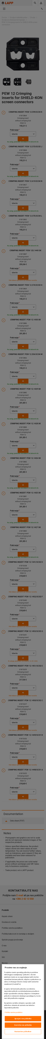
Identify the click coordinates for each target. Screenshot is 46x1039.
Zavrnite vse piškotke (23, 1025)
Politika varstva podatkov (13, 1012)
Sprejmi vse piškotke (23, 1018)
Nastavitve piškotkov (23, 1031)
